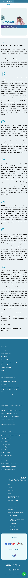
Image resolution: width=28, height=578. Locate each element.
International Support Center (8, 466)
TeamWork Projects (6, 367)
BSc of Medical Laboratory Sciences (10, 387)
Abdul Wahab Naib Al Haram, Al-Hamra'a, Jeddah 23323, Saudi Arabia (17, 521)
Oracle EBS (4, 356)
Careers (10, 487)
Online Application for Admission (13, 508)
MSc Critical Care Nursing (7, 422)
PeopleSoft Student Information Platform (13, 501)
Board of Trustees (5, 452)
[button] (25, 4)
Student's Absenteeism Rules (15, 512)
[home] (6, 5)
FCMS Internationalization (8, 469)
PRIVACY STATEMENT (12, 515)
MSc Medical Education (7, 419)
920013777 (13, 526)
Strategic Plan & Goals (7, 461)
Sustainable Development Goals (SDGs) (11, 435)
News (9, 484)
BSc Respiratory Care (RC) (7, 394)
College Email (4, 351)
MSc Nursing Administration (8, 424)
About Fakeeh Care (6, 438)
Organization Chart (6, 444)
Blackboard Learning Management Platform (13, 497)
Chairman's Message (6, 455)
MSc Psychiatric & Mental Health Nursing (11, 405)
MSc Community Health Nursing (9, 413)
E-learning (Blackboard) (7, 365)
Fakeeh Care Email (6, 353)
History (3, 458)
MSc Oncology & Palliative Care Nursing (11, 410)
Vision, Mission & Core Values (8, 463)
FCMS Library (11, 493)
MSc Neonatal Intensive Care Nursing (10, 416)
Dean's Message (5, 449)
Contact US (11, 490)
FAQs (2, 370)
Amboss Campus (12, 504)
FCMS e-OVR (4, 359)
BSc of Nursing (5, 384)
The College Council (6, 447)
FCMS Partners (5, 441)
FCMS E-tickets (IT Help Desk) (9, 362)
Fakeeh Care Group (7, 1)
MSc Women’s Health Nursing (8, 408)
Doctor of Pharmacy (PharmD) (9, 381)
